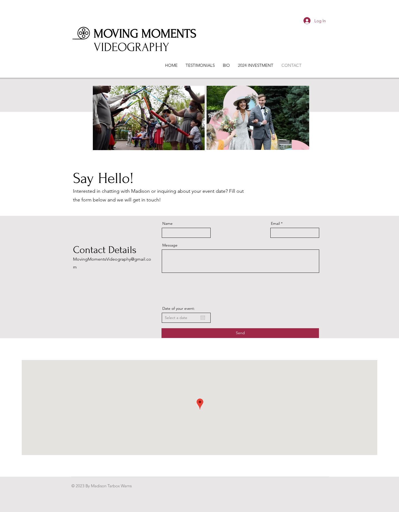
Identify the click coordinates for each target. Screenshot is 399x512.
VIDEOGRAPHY (131, 47)
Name (167, 223)
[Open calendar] (203, 317)
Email (275, 223)
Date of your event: (178, 308)
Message (170, 245)
